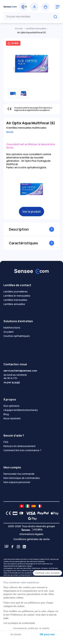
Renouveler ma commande (19, 473)
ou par (12, 382)
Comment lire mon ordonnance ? (22, 450)
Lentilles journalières (16, 291)
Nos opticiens (11, 405)
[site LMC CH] (22, 506)
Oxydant (9, 331)
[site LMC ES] (33, 506)
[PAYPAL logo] (42, 513)
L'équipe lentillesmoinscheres (21, 410)
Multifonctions (12, 327)
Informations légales (31, 534)
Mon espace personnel (17, 482)
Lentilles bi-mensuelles (17, 295)
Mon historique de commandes (22, 478)
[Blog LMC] (6, 547)
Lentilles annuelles (14, 304)
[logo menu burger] (57, 7)
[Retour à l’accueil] (10, 6)
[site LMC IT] (28, 506)
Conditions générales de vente (31, 539)
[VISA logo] (30, 513)
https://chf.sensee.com (12, 573)
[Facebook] (12, 547)
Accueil (19, 28)
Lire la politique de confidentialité (19, 623)
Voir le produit (31, 211)
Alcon (9, 131)
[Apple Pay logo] (54, 513)
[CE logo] (7, 513)
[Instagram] (18, 547)
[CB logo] (14, 513)
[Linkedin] (24, 547)
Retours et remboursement (20, 446)
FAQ (6, 442)
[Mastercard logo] (20, 513)
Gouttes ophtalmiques (17, 336)
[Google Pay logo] (31, 518)
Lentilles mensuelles (36, 28)
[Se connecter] (34, 7)
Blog (6, 414)
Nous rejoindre (12, 418)
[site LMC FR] (39, 506)
